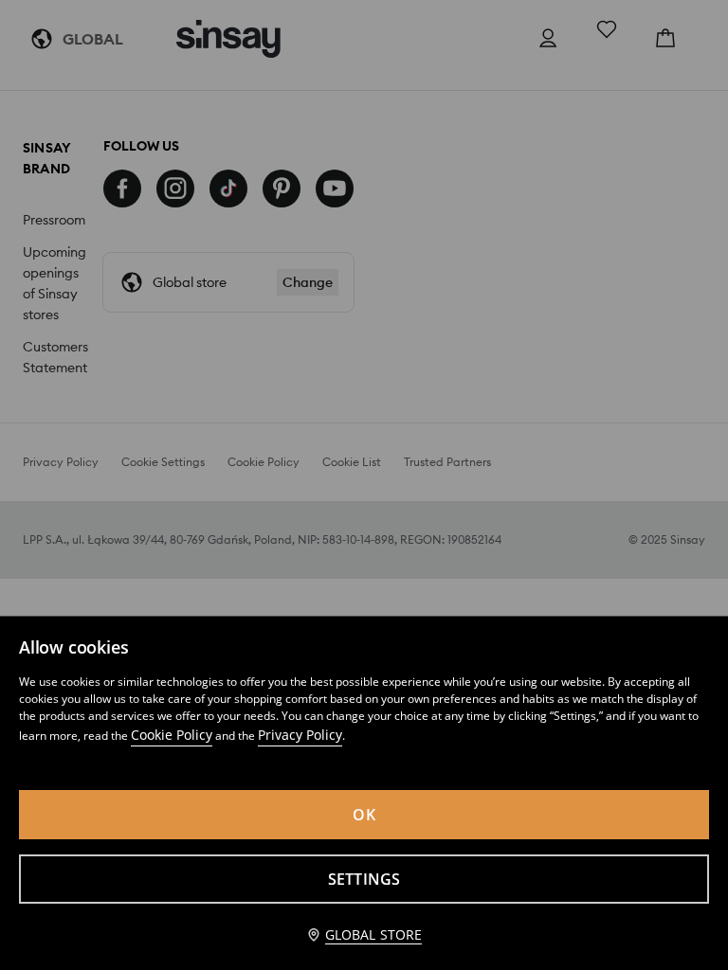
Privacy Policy (300, 735)
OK (364, 814)
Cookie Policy (171, 735)
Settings (364, 879)
